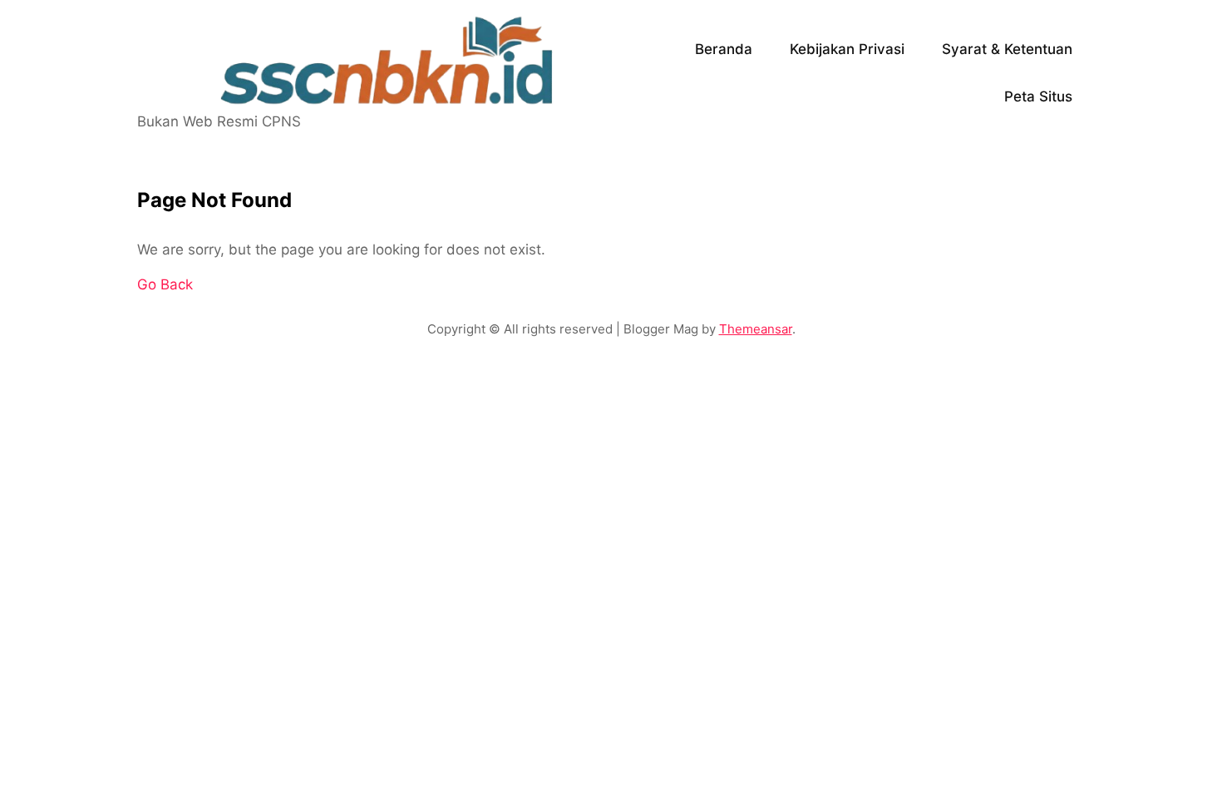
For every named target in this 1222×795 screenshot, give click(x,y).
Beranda (723, 49)
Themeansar (755, 329)
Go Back (165, 284)
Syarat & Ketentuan (1007, 49)
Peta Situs (1038, 96)
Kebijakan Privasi (847, 49)
